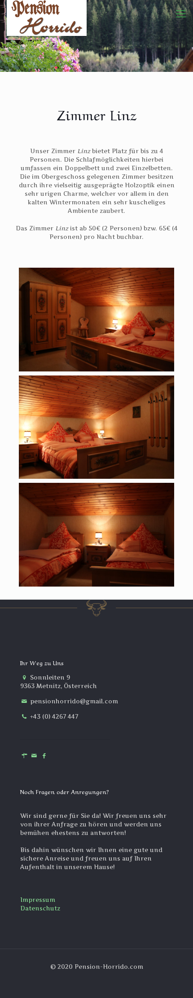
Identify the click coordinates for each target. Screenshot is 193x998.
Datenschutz (40, 908)
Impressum (37, 899)
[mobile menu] (181, 13)
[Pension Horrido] (47, 13)
